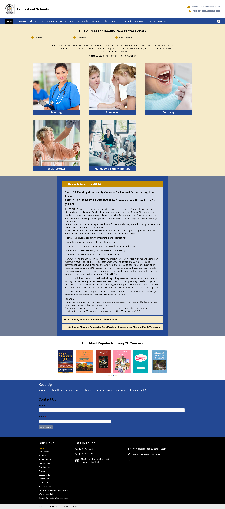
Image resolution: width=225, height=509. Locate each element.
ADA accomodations (47, 494)
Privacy (42, 471)
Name (43, 405)
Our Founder (44, 467)
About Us (43, 455)
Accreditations (45, 459)
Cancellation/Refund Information (53, 490)
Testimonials (44, 463)
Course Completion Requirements (53, 498)
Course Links (44, 475)
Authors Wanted (46, 486)
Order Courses (45, 478)
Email (42, 416)
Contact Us (43, 482)
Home (41, 448)
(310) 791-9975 (199, 11)
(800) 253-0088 (213, 11)
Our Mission (44, 451)
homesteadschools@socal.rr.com (206, 6)
